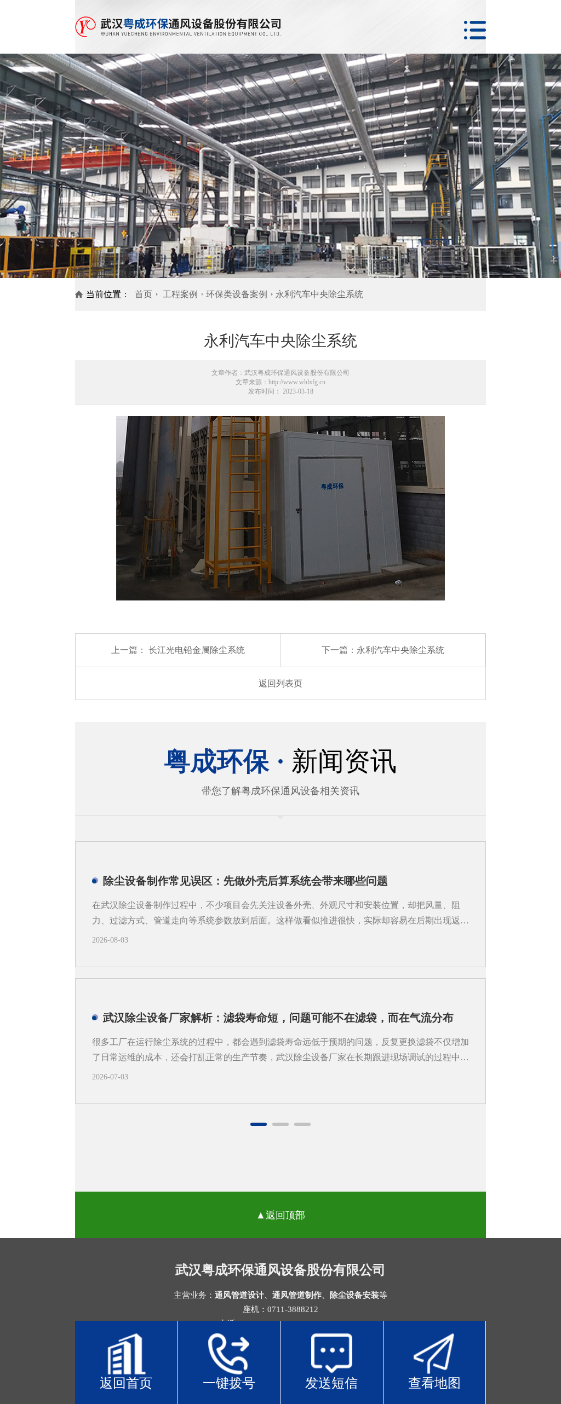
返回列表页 (280, 683)
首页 (143, 294)
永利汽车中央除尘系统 (319, 294)
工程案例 (180, 294)
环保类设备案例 (236, 294)
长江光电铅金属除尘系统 (196, 650)
